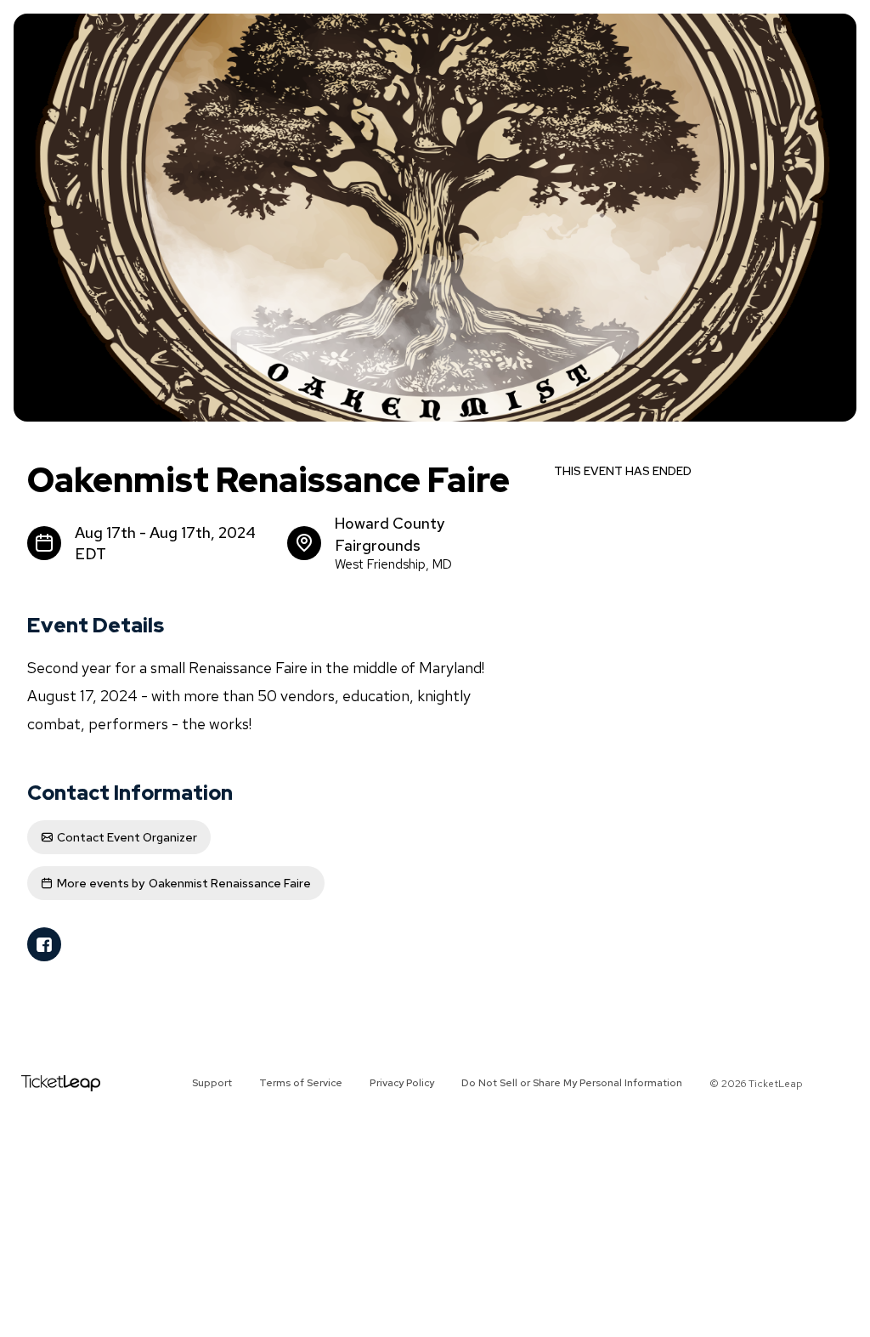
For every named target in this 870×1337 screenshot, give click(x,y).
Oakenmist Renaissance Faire (184, 883)
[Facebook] (44, 944)
